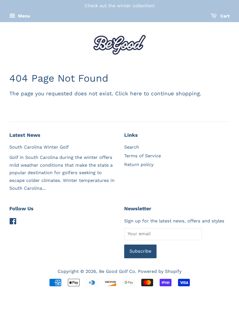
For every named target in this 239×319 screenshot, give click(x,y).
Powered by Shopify (159, 271)
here (136, 93)
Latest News (24, 135)
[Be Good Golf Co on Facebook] (12, 222)
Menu (23, 15)
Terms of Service (142, 156)
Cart (224, 15)
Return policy (138, 164)
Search (131, 147)
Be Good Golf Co (117, 271)
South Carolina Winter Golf (39, 147)
